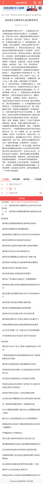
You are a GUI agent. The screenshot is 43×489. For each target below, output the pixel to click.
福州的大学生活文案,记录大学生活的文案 (18, 313)
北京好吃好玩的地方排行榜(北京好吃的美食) (19, 449)
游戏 (7, 15)
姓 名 (4, 184)
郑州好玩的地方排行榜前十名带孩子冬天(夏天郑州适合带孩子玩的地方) (21, 385)
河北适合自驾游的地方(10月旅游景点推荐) (18, 378)
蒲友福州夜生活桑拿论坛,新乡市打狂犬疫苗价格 (21, 234)
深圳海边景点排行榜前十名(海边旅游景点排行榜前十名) (21, 371)
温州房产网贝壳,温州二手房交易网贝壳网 (18, 393)
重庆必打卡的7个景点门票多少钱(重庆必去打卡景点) (21, 348)
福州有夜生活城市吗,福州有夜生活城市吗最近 (20, 245)
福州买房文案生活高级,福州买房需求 (16, 273)
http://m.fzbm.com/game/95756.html (24, 202)
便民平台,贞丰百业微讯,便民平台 (15, 469)
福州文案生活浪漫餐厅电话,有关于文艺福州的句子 (21, 295)
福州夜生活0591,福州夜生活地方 (15, 268)
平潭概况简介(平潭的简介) (12, 433)
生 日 (4, 193)
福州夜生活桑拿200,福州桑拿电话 (15, 229)
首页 (2, 15)
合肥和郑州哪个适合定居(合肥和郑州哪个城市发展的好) (21, 457)
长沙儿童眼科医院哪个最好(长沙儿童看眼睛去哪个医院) (21, 411)
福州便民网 (21, 2)
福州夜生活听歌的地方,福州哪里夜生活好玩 (19, 364)
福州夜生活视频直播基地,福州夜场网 (16, 308)
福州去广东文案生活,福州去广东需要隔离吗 (19, 279)
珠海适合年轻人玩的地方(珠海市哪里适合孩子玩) (21, 475)
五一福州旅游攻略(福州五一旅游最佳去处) (18, 404)
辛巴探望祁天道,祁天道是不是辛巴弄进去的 (19, 335)
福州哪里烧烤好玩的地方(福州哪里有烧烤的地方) (21, 444)
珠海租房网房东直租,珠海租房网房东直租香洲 (20, 324)
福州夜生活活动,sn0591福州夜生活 (16, 251)
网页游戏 (14, 15)
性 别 (4, 188)
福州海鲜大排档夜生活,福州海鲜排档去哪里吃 (20, 262)
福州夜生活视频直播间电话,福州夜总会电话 (19, 223)
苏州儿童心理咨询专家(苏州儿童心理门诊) (18, 438)
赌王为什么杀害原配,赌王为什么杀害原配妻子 (20, 418)
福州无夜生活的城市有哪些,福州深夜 (16, 302)
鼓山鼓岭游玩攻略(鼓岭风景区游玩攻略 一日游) (20, 464)
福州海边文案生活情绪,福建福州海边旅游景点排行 (21, 286)
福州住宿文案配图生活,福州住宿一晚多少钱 (19, 256)
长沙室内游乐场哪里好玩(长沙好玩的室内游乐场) (21, 398)
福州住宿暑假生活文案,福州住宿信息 (16, 240)
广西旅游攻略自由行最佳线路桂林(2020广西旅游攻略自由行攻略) (21, 357)
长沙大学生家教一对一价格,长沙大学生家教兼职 (21, 330)
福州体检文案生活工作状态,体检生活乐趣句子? (20, 319)
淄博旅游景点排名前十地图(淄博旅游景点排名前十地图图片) (21, 425)
